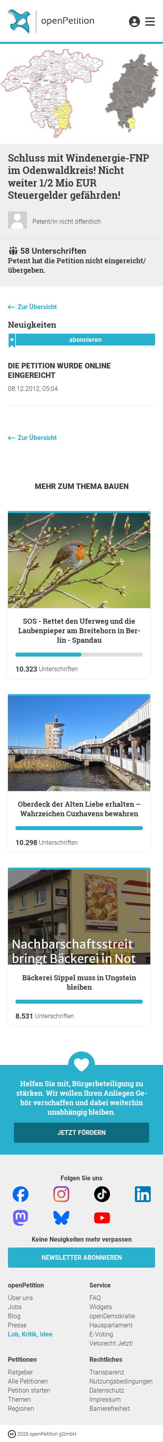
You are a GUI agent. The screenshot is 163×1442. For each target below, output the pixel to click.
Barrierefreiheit (109, 1408)
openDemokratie (112, 1316)
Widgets (100, 1307)
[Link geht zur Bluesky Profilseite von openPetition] (61, 1217)
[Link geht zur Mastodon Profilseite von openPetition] (20, 1217)
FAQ (95, 1298)
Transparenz (106, 1372)
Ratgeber (20, 1372)
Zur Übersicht (37, 307)
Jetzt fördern (81, 1132)
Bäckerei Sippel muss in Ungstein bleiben (79, 982)
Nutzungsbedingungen (121, 1381)
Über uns (20, 1298)
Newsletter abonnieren (82, 1257)
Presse (17, 1325)
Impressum (105, 1399)
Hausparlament (111, 1325)
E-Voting (101, 1334)
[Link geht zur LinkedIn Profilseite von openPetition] (143, 1193)
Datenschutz (106, 1390)
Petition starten (29, 1390)
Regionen (21, 1408)
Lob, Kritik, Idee (30, 1334)
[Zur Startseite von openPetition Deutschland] (52, 21)
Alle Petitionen (28, 1381)
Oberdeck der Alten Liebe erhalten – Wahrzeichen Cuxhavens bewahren (79, 808)
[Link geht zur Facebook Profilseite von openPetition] (20, 1193)
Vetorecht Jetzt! (111, 1343)
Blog (14, 1316)
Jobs (15, 1307)
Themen (19, 1399)
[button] (134, 22)
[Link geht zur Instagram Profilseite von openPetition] (61, 1193)
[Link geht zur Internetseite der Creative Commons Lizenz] (12, 1433)
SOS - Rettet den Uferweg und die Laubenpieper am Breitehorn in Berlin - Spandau (79, 630)
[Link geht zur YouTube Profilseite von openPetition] (102, 1217)
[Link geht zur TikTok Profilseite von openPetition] (102, 1193)
